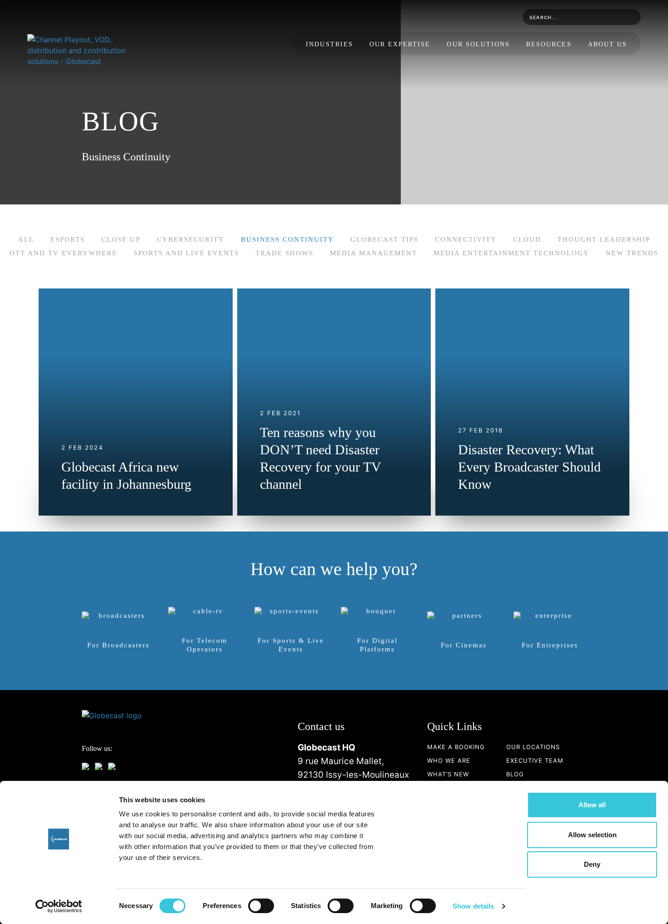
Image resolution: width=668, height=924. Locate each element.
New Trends (632, 253)
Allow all (592, 805)
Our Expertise (400, 44)
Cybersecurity (190, 239)
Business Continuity (287, 239)
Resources (548, 44)
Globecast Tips (384, 239)
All (26, 239)
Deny (592, 864)
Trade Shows (284, 253)
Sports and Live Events (186, 253)
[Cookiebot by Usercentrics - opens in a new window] (59, 906)
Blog (515, 774)
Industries (329, 44)
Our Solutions (478, 44)
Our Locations (533, 746)
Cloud (527, 239)
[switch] (261, 906)
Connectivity (466, 239)
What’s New (448, 774)
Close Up (120, 239)
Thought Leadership (604, 239)
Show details (473, 906)
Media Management (373, 253)
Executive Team (534, 760)
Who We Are (448, 760)
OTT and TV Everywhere (63, 253)
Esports (67, 239)
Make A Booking (456, 746)
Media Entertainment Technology (511, 253)
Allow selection (592, 835)
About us (607, 44)
